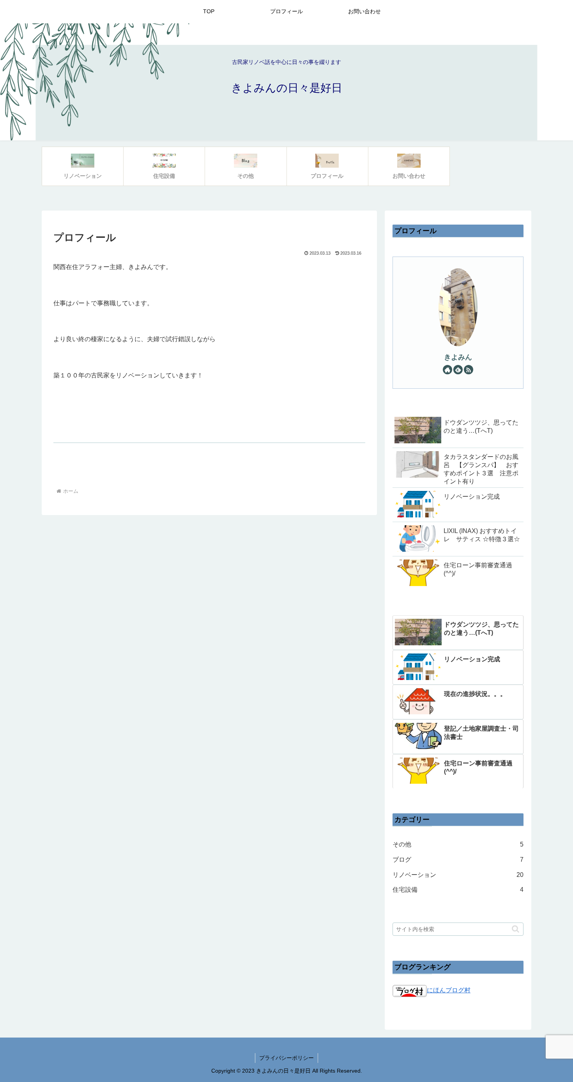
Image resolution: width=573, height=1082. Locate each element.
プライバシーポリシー (286, 1058)
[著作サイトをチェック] (447, 369)
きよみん (458, 357)
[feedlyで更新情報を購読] (458, 369)
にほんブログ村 (448, 990)
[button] (515, 928)
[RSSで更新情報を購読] (468, 369)
